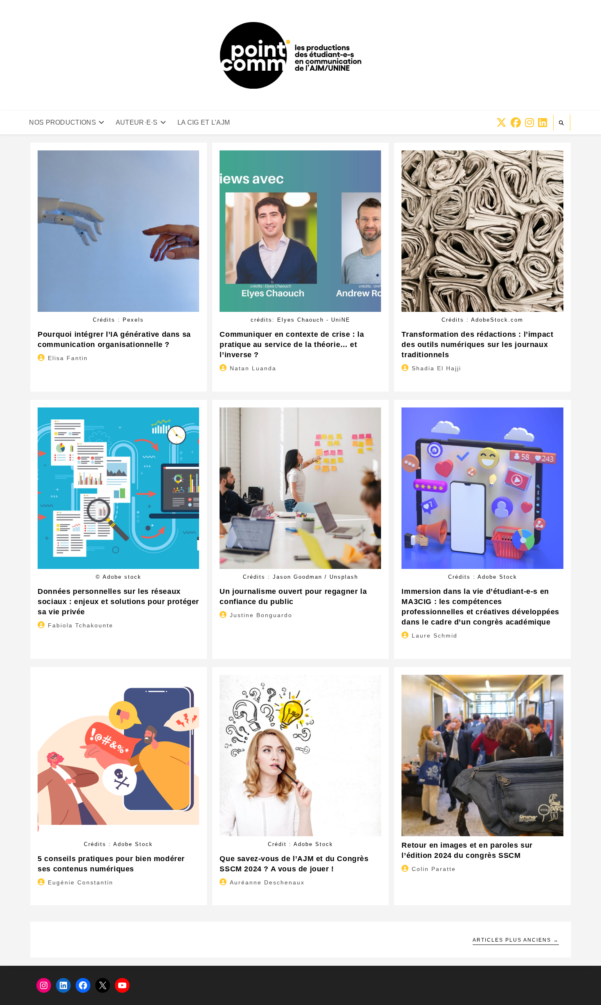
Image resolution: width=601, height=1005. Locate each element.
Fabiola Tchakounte (80, 625)
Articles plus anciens (516, 940)
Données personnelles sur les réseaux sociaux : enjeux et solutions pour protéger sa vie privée (118, 601)
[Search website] (561, 123)
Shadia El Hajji (436, 368)
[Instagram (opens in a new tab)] (529, 123)
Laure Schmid (434, 635)
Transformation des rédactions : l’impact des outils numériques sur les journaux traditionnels (477, 344)
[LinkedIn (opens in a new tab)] (542, 123)
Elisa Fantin (68, 358)
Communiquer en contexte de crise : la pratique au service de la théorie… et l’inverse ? (292, 344)
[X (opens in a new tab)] (501, 123)
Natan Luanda (253, 368)
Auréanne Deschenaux (267, 882)
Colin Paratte (434, 869)
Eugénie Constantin (80, 882)
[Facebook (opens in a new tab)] (516, 123)
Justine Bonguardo (261, 615)
